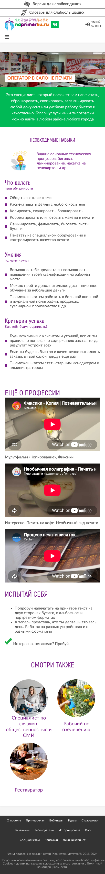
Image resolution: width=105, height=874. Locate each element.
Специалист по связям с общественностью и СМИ (29, 727)
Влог (88, 830)
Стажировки (90, 820)
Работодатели (44, 830)
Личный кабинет (96, 24)
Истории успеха (69, 830)
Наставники (21, 830)
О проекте (14, 820)
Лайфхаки (51, 839)
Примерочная (35, 820)
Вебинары (56, 820)
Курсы (72, 820)
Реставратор (29, 790)
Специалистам (30, 839)
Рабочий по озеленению (76, 726)
